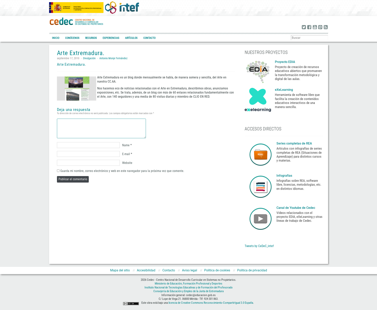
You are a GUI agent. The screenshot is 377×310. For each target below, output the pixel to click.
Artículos (131, 37)
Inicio (55, 37)
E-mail (126, 154)
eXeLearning (284, 90)
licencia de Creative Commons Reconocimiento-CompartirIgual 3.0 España (210, 303)
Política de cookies (217, 270)
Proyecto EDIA (285, 62)
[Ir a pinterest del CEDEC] (320, 27)
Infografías (284, 175)
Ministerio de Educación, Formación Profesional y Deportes (188, 283)
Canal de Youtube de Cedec (295, 208)
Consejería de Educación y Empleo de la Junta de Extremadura (188, 291)
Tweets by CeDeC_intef (259, 246)
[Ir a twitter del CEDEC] (303, 27)
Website (127, 163)
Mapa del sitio (120, 270)
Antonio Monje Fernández (113, 58)
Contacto (149, 37)
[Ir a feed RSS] (325, 27)
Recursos (91, 37)
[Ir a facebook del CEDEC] (309, 27)
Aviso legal (189, 270)
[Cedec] (76, 21)
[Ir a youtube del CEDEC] (314, 27)
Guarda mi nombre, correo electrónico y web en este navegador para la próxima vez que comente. (122, 171)
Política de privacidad (252, 270)
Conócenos (72, 37)
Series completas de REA (294, 143)
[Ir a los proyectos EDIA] (258, 71)
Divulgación (89, 58)
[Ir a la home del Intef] (122, 7)
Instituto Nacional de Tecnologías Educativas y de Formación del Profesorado (189, 287)
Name (126, 145)
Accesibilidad (146, 270)
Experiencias (111, 37)
